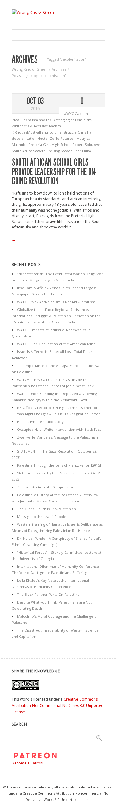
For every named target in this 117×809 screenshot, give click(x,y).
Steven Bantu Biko (76, 150)
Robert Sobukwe (86, 144)
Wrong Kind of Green (29, 69)
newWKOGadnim (73, 113)
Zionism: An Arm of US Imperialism (46, 487)
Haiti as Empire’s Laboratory (40, 421)
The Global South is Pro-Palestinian (46, 508)
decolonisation (24, 138)
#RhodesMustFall (27, 132)
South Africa (22, 150)
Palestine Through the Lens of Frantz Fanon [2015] (59, 465)
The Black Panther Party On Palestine (48, 594)
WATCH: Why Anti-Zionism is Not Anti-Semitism (56, 301)
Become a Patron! (27, 763)
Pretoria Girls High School (50, 144)
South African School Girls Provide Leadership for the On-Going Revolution (54, 172)
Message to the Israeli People (41, 516)
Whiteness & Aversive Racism (36, 126)
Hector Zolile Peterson (56, 138)
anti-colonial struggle (60, 132)
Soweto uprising (47, 150)
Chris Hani (86, 132)
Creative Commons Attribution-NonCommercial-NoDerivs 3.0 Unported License (58, 705)
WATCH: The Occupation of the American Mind (56, 343)
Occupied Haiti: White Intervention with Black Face (59, 429)
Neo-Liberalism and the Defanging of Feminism (51, 119)
